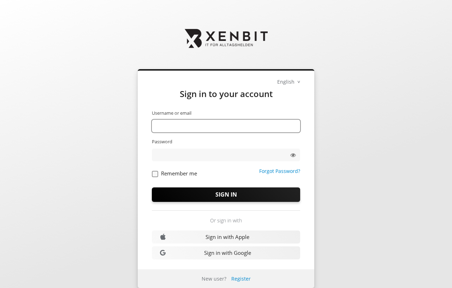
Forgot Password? (279, 171)
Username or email (171, 113)
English (286, 81)
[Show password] (293, 155)
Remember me (179, 173)
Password (162, 141)
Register (241, 278)
